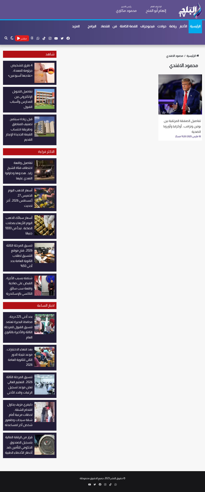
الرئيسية (195, 26)
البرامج (92, 26)
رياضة (173, 26)
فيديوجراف (147, 26)
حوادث (161, 26)
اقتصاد (105, 26)
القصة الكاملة (129, 26)
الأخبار (183, 26)
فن (115, 26)
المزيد (76, 26)
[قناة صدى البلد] (190, 10)
